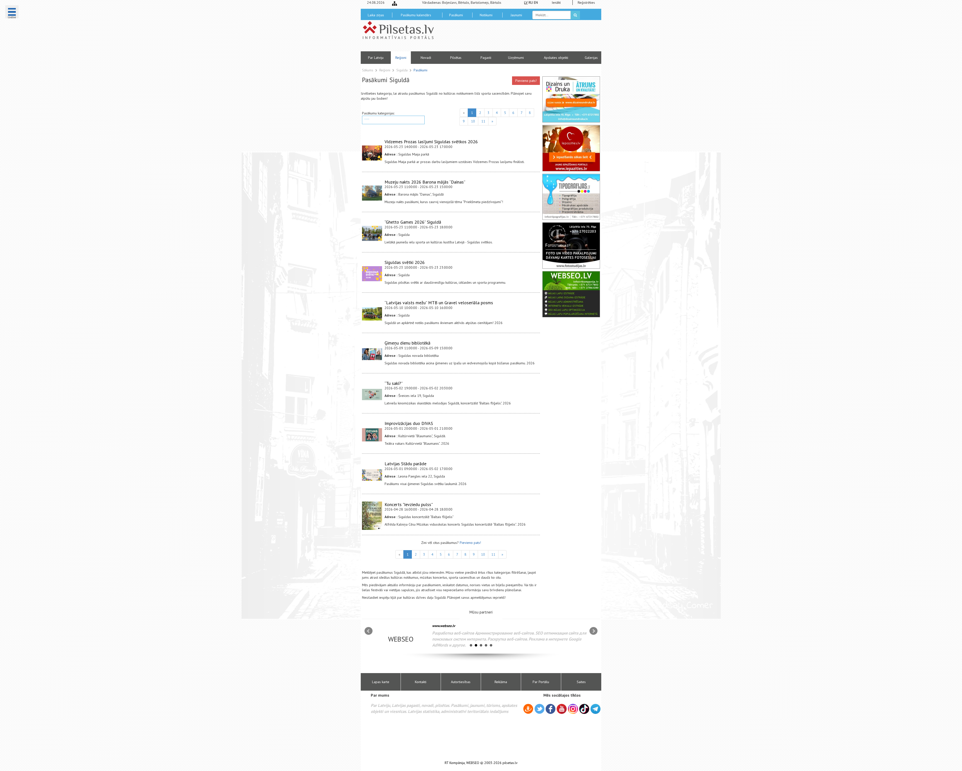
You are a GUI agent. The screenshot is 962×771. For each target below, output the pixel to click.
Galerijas (591, 57)
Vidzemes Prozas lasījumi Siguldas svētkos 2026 (431, 141)
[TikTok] (584, 709)
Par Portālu (541, 682)
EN (536, 2)
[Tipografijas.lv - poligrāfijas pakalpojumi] (571, 197)
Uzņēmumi (516, 57)
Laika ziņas (376, 15)
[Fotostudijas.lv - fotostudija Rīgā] (571, 245)
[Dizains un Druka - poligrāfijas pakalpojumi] (571, 99)
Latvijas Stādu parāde (405, 464)
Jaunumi (516, 15)
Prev (369, 631)
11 (483, 121)
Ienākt (556, 2)
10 (473, 121)
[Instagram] (573, 709)
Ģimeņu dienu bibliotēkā (407, 343)
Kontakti (420, 682)
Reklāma (501, 682)
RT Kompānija (455, 763)
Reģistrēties (586, 2)
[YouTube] (562, 709)
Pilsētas (455, 57)
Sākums (367, 70)
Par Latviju (376, 57)
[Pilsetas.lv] (401, 30)
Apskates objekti (556, 57)
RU (531, 2)
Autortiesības (460, 682)
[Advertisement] (517, 37)
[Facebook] (550, 710)
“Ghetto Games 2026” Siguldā (413, 222)
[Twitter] (539, 710)
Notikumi (486, 15)
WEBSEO (472, 763)
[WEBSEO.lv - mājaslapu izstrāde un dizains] (571, 294)
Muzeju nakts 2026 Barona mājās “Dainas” (425, 182)
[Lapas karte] (394, 3)
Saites (581, 682)
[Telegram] (595, 709)
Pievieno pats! (526, 80)
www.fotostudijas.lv (447, 626)
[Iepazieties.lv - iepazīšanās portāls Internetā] (571, 148)
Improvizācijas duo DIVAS (409, 423)
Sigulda (402, 70)
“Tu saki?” (394, 383)
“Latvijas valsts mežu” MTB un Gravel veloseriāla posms (439, 302)
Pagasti (485, 57)
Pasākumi (456, 15)
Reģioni (400, 57)
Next (593, 631)
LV (526, 2)
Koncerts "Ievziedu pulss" (409, 504)
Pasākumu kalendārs (416, 15)
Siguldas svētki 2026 (405, 262)
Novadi (426, 57)
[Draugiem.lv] (528, 710)
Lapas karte (380, 682)
